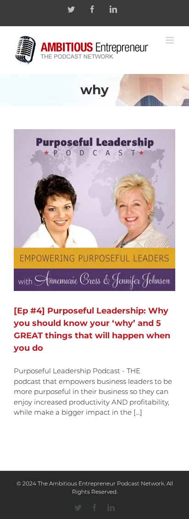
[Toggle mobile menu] (170, 40)
